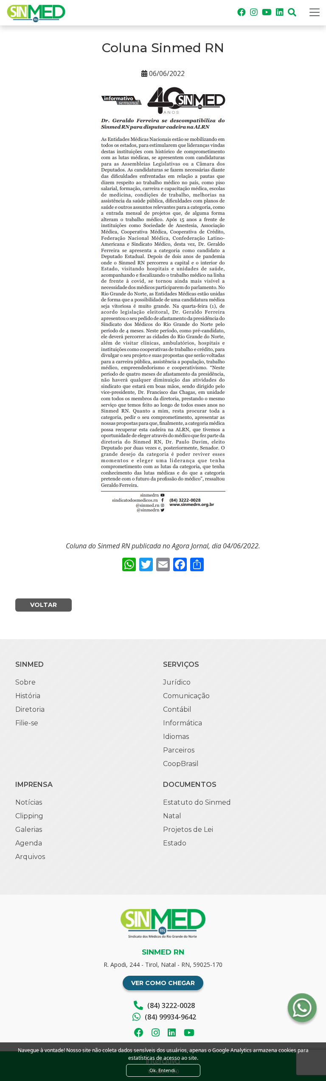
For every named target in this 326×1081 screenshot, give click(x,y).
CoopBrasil (181, 764)
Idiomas (176, 737)
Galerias (28, 829)
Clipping (29, 816)
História (27, 696)
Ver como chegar (163, 983)
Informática (182, 723)
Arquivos (30, 857)
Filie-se (26, 723)
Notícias (28, 802)
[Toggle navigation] (314, 12)
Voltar (43, 605)
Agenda (28, 843)
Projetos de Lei (188, 829)
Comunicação (186, 696)
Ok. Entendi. (163, 1070)
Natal (172, 816)
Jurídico (177, 682)
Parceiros (178, 750)
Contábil (177, 709)
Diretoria (30, 709)
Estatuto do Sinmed (197, 802)
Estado (174, 843)
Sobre (25, 682)
